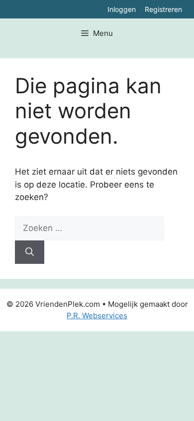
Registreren (163, 9)
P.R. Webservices (97, 315)
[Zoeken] (29, 252)
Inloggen (121, 9)
